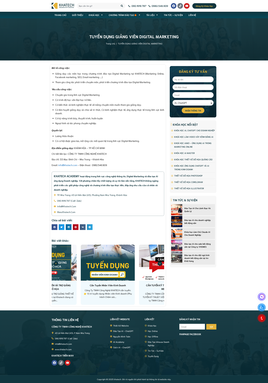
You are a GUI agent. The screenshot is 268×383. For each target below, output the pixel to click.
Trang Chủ (60, 14)
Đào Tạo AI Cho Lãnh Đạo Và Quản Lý (197, 209)
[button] (54, 227)
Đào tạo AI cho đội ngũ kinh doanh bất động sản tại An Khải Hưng (197, 258)
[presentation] (56, 263)
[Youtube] (187, 6)
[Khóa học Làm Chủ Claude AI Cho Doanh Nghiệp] (176, 233)
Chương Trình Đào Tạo (121, 14)
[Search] (122, 6)
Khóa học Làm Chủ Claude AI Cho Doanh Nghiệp (197, 233)
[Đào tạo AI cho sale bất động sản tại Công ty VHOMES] (176, 245)
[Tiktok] (180, 6)
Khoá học (94, 14)
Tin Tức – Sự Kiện (173, 14)
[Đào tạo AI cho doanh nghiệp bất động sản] (176, 221)
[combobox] (97, 6)
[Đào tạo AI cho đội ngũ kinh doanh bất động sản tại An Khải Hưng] (176, 257)
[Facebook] (173, 6)
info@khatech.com (67, 164)
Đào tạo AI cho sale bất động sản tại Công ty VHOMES (197, 245)
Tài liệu (150, 14)
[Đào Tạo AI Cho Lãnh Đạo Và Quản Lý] (176, 209)
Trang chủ (110, 43)
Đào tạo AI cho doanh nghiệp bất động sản (197, 221)
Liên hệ (192, 14)
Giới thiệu (77, 14)
